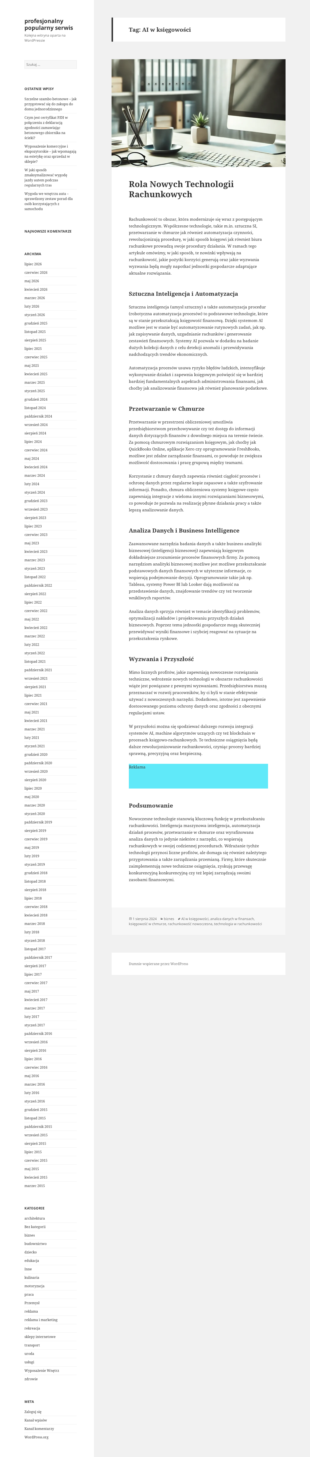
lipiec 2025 (33, 348)
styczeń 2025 (34, 391)
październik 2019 (38, 822)
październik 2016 (38, 1033)
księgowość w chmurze (147, 924)
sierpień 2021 (35, 687)
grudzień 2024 (35, 399)
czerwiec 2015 (35, 1160)
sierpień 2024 (35, 433)
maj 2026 (31, 281)
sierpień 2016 (35, 1050)
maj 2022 (31, 619)
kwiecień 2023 (35, 551)
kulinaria (31, 1277)
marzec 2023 (34, 560)
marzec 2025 (34, 382)
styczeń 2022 (34, 653)
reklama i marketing (41, 1319)
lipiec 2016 (33, 1059)
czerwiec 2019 (35, 839)
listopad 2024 (35, 407)
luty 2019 (31, 856)
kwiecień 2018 (35, 915)
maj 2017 (31, 991)
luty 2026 (31, 306)
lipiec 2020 (33, 788)
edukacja (31, 1260)
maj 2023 (31, 543)
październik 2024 (38, 416)
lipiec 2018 (33, 898)
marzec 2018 (34, 923)
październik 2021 (38, 670)
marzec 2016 (34, 1084)
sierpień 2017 (35, 966)
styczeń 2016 (34, 1101)
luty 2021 (31, 737)
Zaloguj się (33, 1411)
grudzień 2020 (35, 754)
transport (32, 1345)
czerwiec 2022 (35, 610)
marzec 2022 (34, 636)
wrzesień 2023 (36, 509)
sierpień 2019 (35, 830)
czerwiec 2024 (35, 450)
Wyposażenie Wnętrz (41, 1370)
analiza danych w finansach (232, 918)
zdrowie (31, 1379)
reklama (31, 1311)
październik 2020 (38, 763)
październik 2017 (38, 957)
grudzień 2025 (35, 323)
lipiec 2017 (33, 974)
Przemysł (31, 1303)
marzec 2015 (34, 1185)
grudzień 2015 (35, 1109)
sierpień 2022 (35, 594)
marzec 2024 (34, 475)
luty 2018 (31, 932)
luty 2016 (31, 1092)
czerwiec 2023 (35, 534)
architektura (34, 1218)
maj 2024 (31, 458)
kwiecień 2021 (35, 720)
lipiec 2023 (33, 526)
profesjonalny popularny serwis (48, 24)
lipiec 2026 (33, 264)
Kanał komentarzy (39, 1428)
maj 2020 (31, 796)
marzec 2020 (34, 805)
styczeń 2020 (34, 813)
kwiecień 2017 (35, 999)
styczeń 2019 (34, 864)
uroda (29, 1353)
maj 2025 (31, 365)
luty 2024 (31, 484)
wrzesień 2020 (36, 771)
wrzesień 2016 (36, 1042)
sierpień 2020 (35, 780)
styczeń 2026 (34, 314)
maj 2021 (31, 712)
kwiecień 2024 (35, 467)
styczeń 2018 (34, 940)
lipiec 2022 (33, 602)
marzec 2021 (34, 729)
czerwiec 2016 (35, 1067)
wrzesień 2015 (36, 1135)
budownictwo (35, 1243)
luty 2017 (31, 1016)
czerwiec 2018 (35, 906)
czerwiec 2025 (35, 357)
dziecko (30, 1252)
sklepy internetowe (40, 1336)
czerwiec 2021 (35, 703)
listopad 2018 (35, 881)
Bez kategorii (35, 1226)
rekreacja (32, 1328)
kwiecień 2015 (35, 1177)
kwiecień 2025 (35, 374)
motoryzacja (34, 1286)
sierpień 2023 (35, 517)
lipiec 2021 (33, 695)
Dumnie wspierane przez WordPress (158, 963)
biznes (29, 1235)
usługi (29, 1362)
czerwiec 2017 (35, 982)
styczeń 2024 (34, 492)
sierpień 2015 (35, 1143)
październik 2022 (38, 585)
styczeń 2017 (34, 1025)
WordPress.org (36, 1437)
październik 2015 (38, 1126)
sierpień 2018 (35, 889)
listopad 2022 (35, 577)
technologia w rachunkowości (238, 924)
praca (29, 1294)
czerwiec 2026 (35, 272)
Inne (28, 1269)
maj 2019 (31, 847)
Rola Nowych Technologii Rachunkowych (181, 189)
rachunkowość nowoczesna (190, 924)
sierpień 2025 (35, 340)
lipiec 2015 (33, 1152)
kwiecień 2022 (35, 627)
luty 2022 (31, 644)
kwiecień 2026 (35, 289)
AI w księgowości (195, 918)
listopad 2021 (35, 661)
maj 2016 (31, 1076)
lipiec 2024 (33, 441)
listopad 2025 (35, 331)
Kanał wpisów (35, 1420)
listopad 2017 (35, 949)
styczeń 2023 (34, 568)
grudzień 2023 (35, 500)
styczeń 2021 (34, 746)
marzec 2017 (34, 1008)
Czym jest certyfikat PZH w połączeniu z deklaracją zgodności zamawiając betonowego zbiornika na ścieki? (46, 127)
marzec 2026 (34, 298)
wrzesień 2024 (36, 424)
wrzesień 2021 (36, 678)
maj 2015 (31, 1169)
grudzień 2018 (35, 873)
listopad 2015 (35, 1118)
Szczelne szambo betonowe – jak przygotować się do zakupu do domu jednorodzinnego (50, 104)
